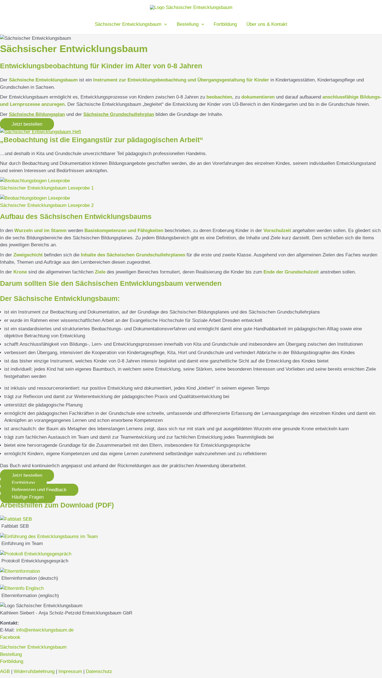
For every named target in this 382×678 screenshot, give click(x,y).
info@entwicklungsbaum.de (45, 630)
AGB (5, 671)
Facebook (10, 637)
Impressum (70, 671)
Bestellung (11, 654)
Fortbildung (11, 661)
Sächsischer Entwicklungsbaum (33, 647)
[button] (27, 124)
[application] (164, 24)
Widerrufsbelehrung (34, 671)
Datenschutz (99, 671)
